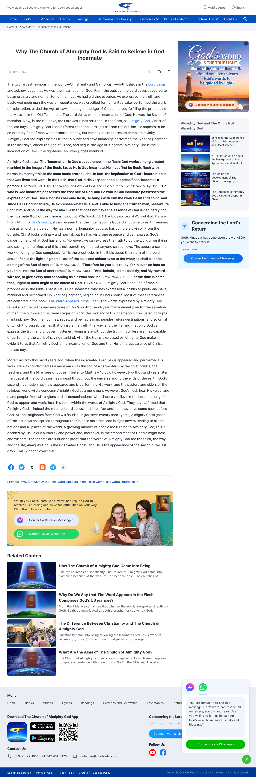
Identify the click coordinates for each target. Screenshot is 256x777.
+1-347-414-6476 (54, 756)
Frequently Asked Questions (54, 26)
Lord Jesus (156, 84)
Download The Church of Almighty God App (42, 717)
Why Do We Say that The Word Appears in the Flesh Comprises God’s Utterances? (79, 482)
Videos (46, 19)
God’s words (41, 222)
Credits (83, 772)
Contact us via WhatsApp (216, 744)
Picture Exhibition (176, 19)
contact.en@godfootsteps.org (100, 756)
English (241, 7)
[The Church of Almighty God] (128, 7)
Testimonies (146, 19)
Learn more (189, 249)
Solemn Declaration (19, 772)
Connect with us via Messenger (213, 258)
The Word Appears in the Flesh (74, 301)
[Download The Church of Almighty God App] (17, 731)
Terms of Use (44, 772)
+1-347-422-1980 (26, 756)
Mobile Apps (216, 7)
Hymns (65, 19)
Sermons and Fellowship (115, 19)
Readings (82, 19)
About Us (230, 19)
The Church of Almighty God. (207, 772)
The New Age (204, 19)
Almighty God (139, 121)
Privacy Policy (65, 772)
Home (12, 19)
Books (26, 19)
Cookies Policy (101, 772)
